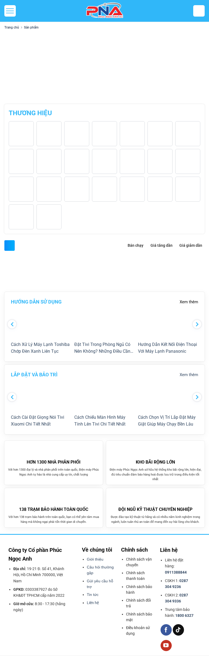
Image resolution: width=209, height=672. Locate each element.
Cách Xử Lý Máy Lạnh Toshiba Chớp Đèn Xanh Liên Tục (40, 348)
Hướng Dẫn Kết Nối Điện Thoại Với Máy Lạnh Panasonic (167, 348)
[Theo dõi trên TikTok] (178, 629)
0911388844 (176, 572)
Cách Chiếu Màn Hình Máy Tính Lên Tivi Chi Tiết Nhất (99, 421)
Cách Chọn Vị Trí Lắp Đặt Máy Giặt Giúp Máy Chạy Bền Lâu (167, 421)
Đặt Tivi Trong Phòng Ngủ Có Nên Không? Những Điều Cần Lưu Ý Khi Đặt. (102, 348)
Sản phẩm (31, 27)
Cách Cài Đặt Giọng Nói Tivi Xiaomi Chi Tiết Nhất (37, 421)
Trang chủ (11, 27)
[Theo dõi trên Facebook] (166, 629)
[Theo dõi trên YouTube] (166, 645)
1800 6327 (184, 615)
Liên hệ (93, 603)
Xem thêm (189, 301)
